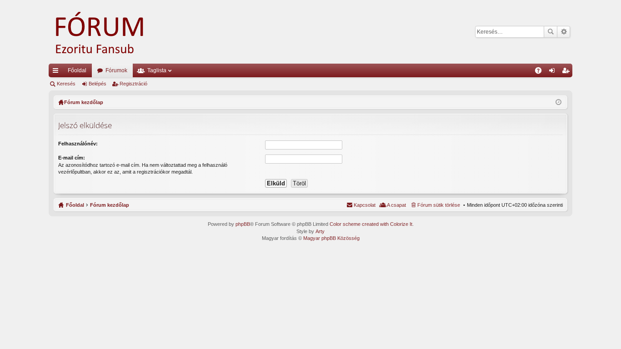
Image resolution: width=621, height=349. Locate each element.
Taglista (156, 70)
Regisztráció (133, 83)
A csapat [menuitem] (396, 205)
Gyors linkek (57, 72)
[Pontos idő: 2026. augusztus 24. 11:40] (558, 102)
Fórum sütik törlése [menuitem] (438, 205)
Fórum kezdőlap (109, 205)
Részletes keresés (563, 31)
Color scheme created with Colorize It (371, 224)
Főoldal (77, 70)
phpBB (242, 224)
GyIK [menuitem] (541, 72)
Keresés (550, 31)
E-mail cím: (71, 157)
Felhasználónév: (78, 143)
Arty (320, 231)
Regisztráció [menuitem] (567, 72)
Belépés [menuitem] (554, 72)
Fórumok (116, 70)
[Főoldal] (112, 32)
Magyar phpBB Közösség (331, 238)
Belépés (97, 83)
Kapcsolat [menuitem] (365, 205)
